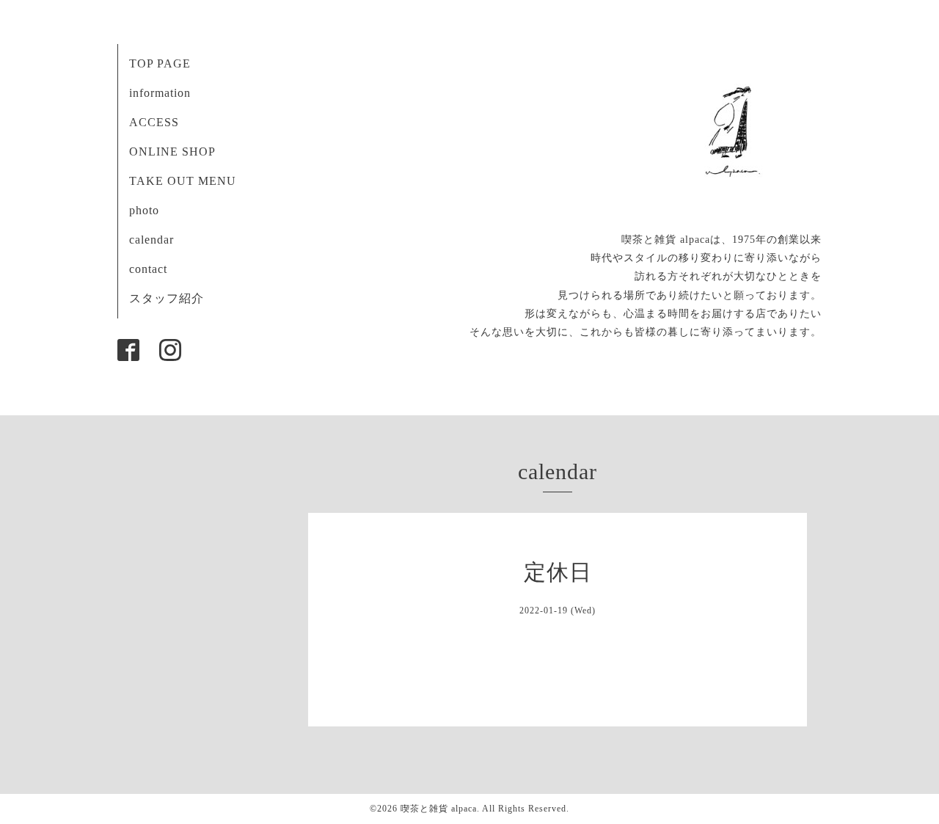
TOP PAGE (160, 63)
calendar (151, 239)
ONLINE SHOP (172, 151)
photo (144, 210)
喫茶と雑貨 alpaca (439, 808)
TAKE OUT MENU (182, 181)
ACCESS (154, 122)
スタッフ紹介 (166, 298)
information (160, 93)
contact (148, 269)
